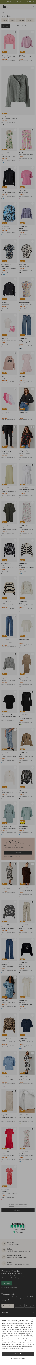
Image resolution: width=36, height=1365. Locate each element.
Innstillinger (18, 1362)
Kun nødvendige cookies (18, 1358)
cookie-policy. (18, 1348)
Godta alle (18, 1354)
